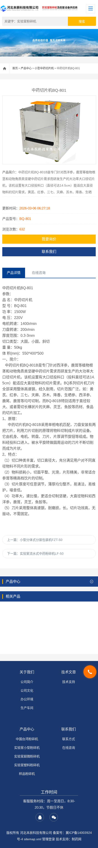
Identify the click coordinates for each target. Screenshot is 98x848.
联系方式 (68, 739)
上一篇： (34, 540)
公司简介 (27, 682)
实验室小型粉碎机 (27, 747)
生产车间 (27, 708)
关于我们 (27, 672)
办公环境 (27, 699)
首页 (15, 68)
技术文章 (68, 672)
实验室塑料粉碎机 (27, 765)
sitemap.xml (32, 839)
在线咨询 (68, 747)
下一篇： (35, 553)
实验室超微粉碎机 (27, 756)
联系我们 (49, 252)
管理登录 (48, 839)
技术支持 (68, 682)
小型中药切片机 (44, 68)
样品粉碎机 (27, 774)
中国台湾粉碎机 (27, 739)
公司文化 (27, 690)
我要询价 (49, 239)
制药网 (76, 839)
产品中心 (26, 68)
